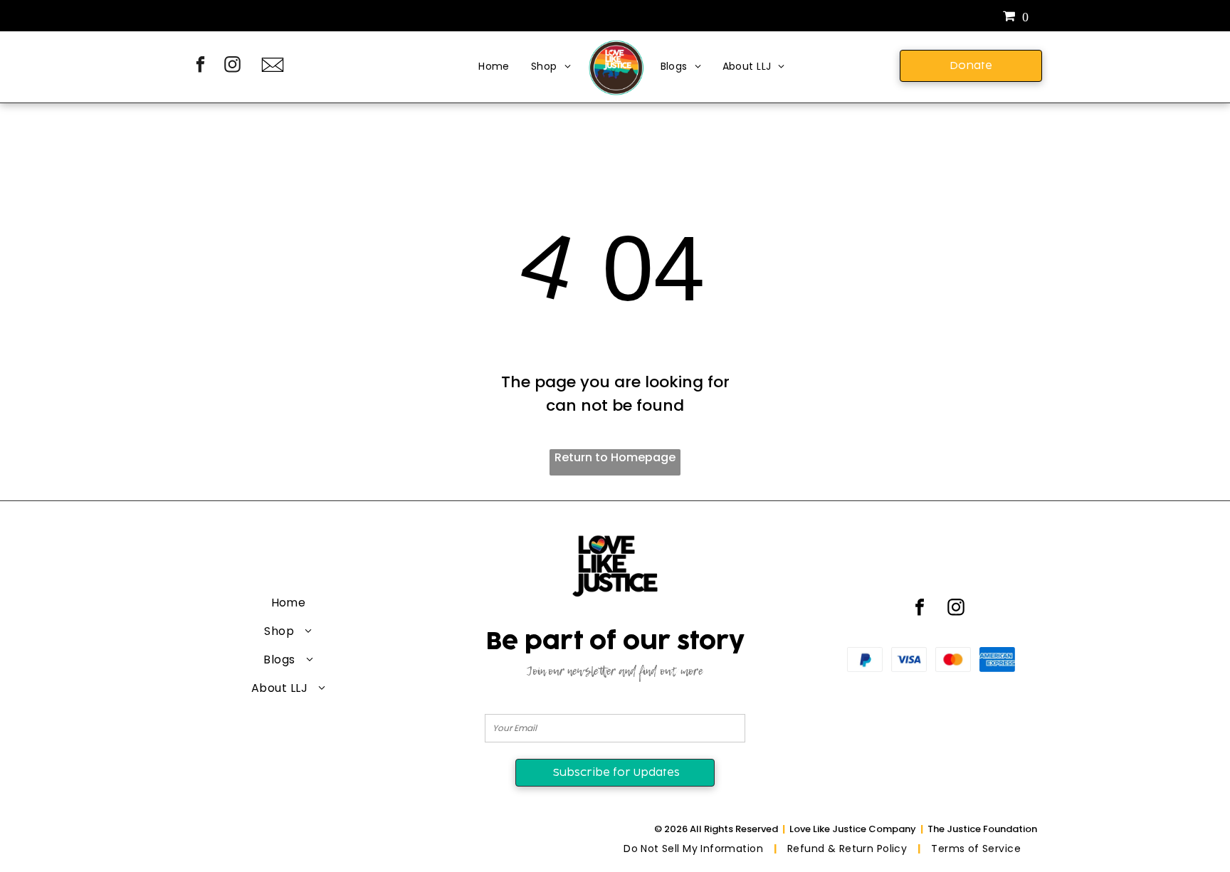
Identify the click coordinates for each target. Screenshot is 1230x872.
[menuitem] (494, 67)
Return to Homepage (615, 457)
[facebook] (200, 66)
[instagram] (232, 66)
